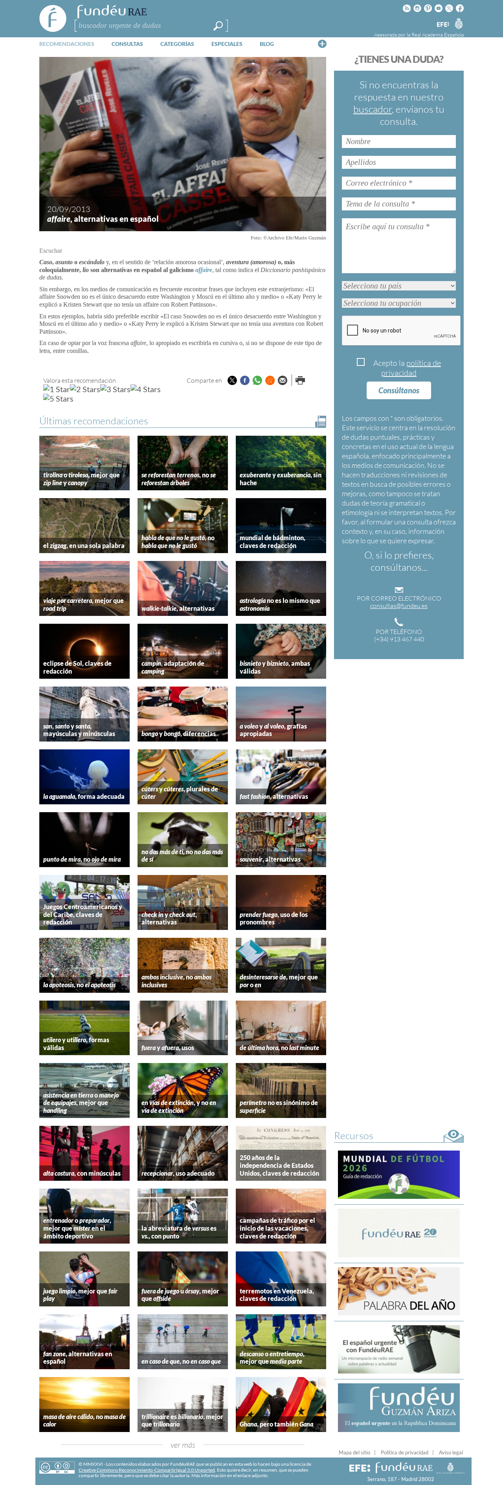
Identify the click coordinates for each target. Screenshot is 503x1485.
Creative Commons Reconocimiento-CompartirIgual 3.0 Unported (147, 1470)
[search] (218, 26)
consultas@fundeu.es (399, 606)
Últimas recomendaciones (93, 421)
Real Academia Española (437, 34)
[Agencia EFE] (442, 25)
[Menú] (322, 43)
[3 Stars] (115, 389)
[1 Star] (56, 389)
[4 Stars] (145, 389)
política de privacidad (411, 368)
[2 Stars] (85, 389)
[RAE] (458, 23)
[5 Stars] (58, 398)
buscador (372, 109)
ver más (183, 1445)
